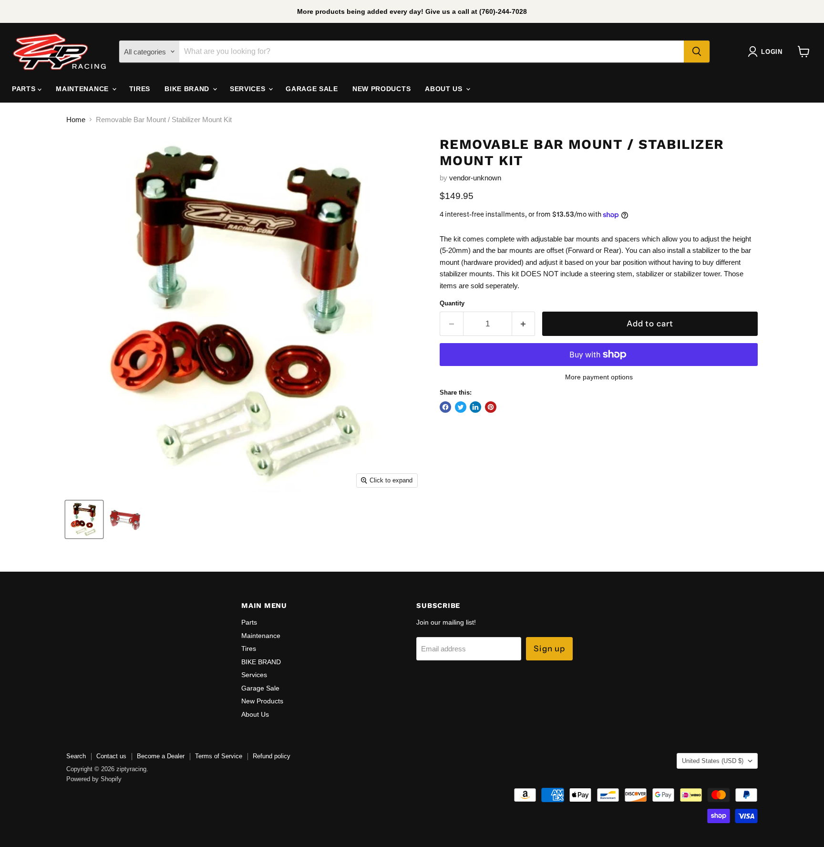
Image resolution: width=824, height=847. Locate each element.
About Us (444, 89)
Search (76, 756)
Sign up (549, 648)
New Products (381, 89)
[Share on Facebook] (445, 407)
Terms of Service (218, 756)
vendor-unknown (475, 178)
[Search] (697, 52)
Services (249, 89)
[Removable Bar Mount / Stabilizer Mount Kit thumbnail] (84, 519)
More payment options (599, 377)
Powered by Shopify (94, 779)
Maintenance (83, 89)
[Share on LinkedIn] (475, 407)
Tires (140, 89)
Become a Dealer (161, 756)
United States (712, 760)
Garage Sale (312, 89)
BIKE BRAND (188, 89)
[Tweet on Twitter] (460, 407)
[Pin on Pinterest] (490, 407)
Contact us (111, 756)
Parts (25, 89)
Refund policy (271, 756)
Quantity (452, 303)
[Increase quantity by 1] (524, 324)
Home (75, 119)
